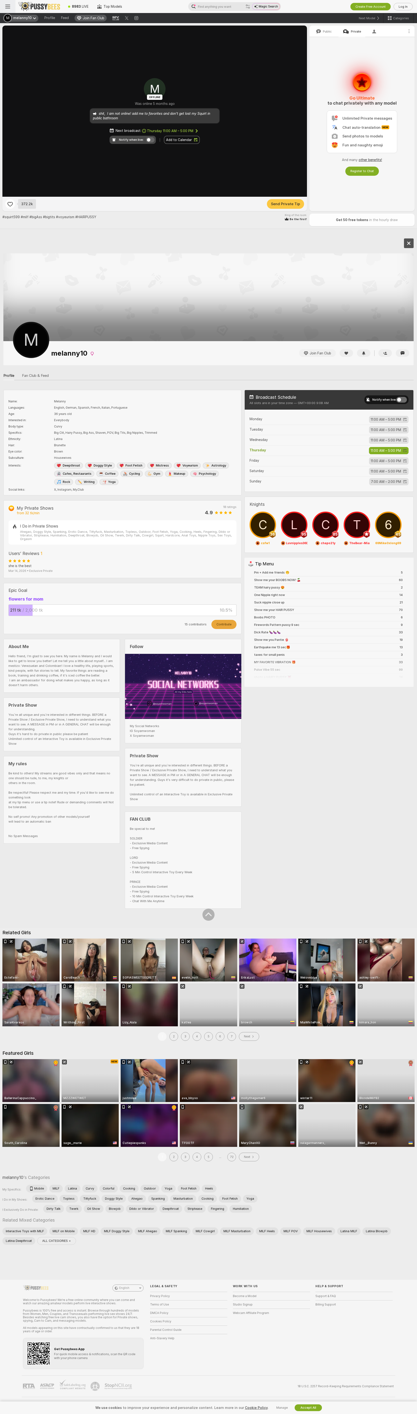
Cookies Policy (160, 1321)
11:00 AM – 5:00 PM (170, 131)
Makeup (179, 473)
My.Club (78, 489)
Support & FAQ (325, 1296)
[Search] (247, 6)
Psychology (207, 473)
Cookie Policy (256, 1408)
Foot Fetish (133, 465)
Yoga (112, 482)
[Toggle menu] (7, 6)
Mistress (162, 465)
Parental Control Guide (165, 1330)
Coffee (110, 473)
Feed (65, 18)
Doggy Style (103, 465)
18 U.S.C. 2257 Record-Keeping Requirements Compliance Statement (346, 1386)
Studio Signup (243, 1304)
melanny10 (12, 1177)
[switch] (401, 400)
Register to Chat (362, 171)
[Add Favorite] (10, 204)
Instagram (64, 489)
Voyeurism (190, 465)
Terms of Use (159, 1304)
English (124, 1288)
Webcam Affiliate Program (251, 1313)
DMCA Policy (159, 1313)
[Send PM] (402, 353)
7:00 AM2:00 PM (386, 482)
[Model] (409, 243)
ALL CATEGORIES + (56, 1241)
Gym (156, 473)
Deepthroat (71, 465)
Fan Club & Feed (35, 375)
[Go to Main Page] (39, 6)
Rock (66, 482)
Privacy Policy (160, 1296)
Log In (403, 6)
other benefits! (370, 160)
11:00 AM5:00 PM (386, 419)
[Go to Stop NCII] (118, 1386)
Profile (49, 18)
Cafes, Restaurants (77, 473)
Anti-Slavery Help (162, 1338)
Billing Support (325, 1304)
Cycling (134, 473)
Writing (89, 482)
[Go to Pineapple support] (95, 1386)
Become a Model (245, 1296)
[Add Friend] (385, 353)
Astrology (218, 465)
